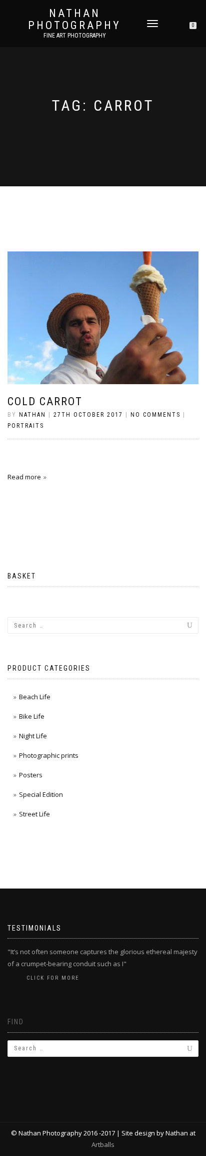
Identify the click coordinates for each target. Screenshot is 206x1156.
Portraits (26, 425)
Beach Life (34, 696)
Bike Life (31, 716)
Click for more (53, 978)
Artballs (103, 1144)
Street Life (34, 813)
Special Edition (41, 794)
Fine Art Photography (75, 35)
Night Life (33, 735)
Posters (30, 774)
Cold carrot (45, 401)
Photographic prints (48, 755)
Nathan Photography (74, 20)
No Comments (155, 414)
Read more (24, 476)
